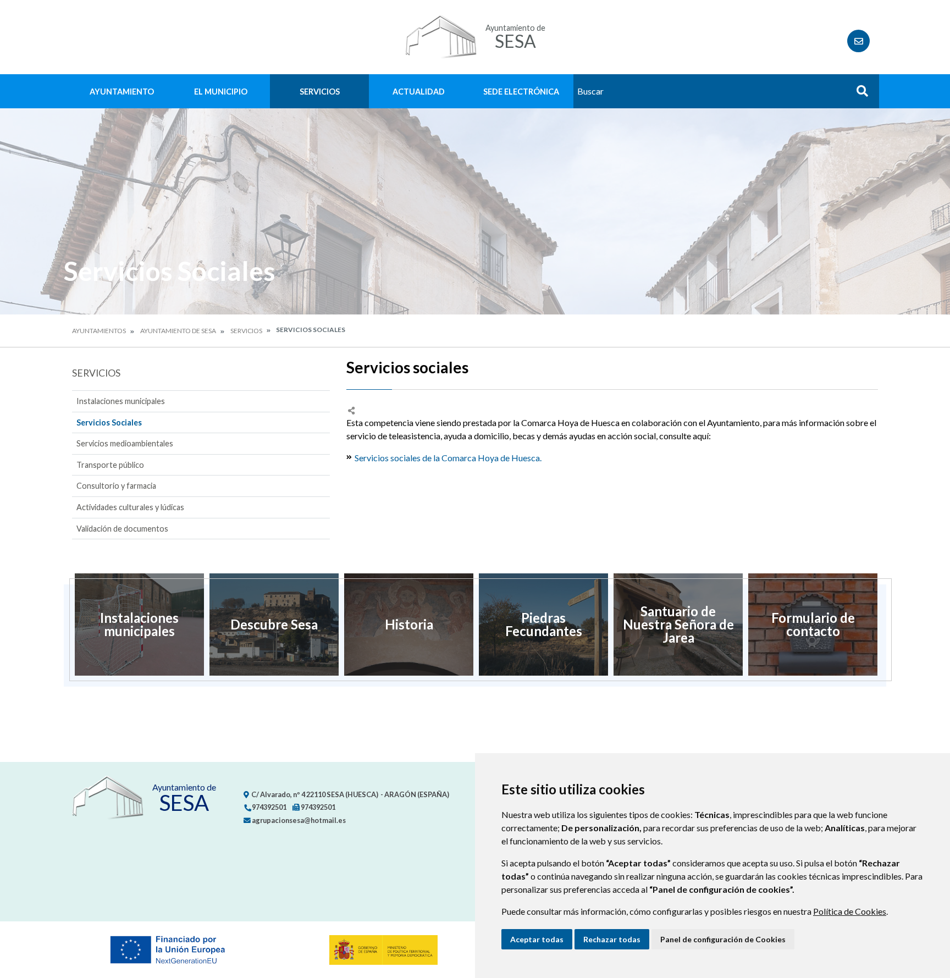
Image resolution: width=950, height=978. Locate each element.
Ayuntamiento (122, 91)
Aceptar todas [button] (537, 939)
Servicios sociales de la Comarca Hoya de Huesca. (448, 457)
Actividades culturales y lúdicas (130, 507)
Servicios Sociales (109, 422)
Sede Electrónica (521, 91)
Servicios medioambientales (124, 443)
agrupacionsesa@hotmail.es (298, 820)
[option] (139, 624)
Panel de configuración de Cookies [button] (723, 939)
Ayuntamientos (99, 331)
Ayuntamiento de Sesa (178, 331)
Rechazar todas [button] (611, 939)
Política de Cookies (849, 911)
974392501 (268, 807)
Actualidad (419, 91)
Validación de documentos (122, 528)
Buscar (858, 94)
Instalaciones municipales (120, 401)
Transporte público (110, 464)
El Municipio (220, 91)
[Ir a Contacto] (858, 41)
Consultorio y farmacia (116, 485)
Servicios (320, 91)
